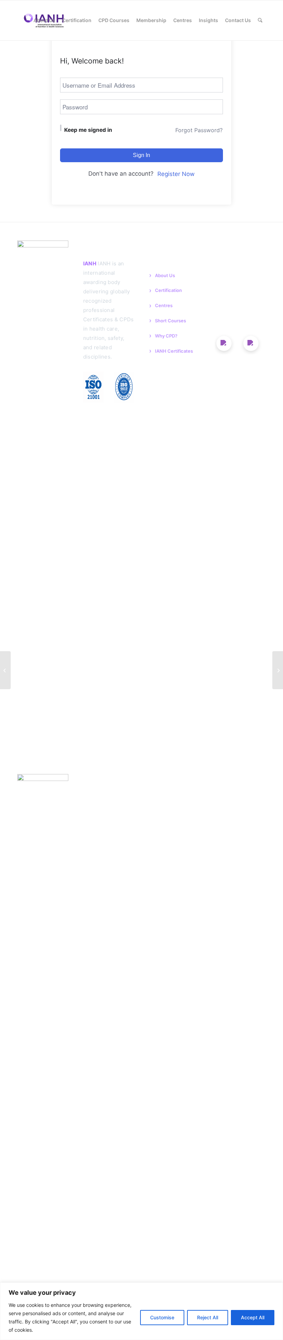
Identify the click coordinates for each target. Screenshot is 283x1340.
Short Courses (170, 320)
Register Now (176, 173)
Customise (162, 1317)
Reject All (207, 1317)
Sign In (141, 155)
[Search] (260, 20)
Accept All (252, 1317)
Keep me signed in (88, 130)
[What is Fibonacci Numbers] (5, 670)
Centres (164, 305)
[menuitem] (24, 20)
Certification (168, 290)
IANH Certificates (174, 351)
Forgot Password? (199, 130)
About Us (165, 275)
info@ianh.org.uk (238, 281)
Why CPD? (166, 336)
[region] (141, 1311)
